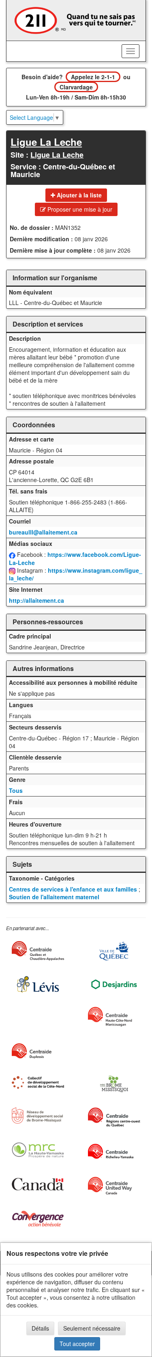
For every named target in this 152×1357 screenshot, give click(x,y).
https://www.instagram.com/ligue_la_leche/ (75, 574)
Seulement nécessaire (91, 1328)
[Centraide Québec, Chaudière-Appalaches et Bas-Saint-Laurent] (38, 950)
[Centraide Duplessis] (38, 1051)
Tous (16, 790)
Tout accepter (77, 1344)
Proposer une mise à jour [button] (79, 209)
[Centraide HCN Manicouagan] (114, 1016)
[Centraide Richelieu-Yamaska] (114, 1151)
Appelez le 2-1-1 (93, 77)
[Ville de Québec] (114, 950)
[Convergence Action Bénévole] (38, 1219)
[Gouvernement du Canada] (38, 1184)
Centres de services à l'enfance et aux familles (73, 889)
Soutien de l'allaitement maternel (54, 897)
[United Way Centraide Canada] (114, 1185)
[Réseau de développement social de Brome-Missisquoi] (38, 1116)
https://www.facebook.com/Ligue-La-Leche (75, 558)
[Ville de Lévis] (38, 984)
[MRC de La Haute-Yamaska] (38, 1150)
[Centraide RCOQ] (114, 1117)
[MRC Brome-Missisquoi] (114, 1084)
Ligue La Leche (46, 142)
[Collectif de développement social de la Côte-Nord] (38, 1082)
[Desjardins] (114, 984)
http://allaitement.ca (36, 600)
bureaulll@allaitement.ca (43, 532)
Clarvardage (76, 87)
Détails (40, 1328)
